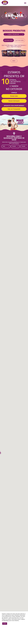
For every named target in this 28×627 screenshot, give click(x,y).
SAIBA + (14, 60)
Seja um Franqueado (14, 109)
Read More (6, 620)
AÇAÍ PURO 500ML (19, 40)
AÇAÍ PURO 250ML (8, 40)
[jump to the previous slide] (2, 16)
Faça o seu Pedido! (16, 3)
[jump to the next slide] (25, 16)
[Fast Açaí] (5, 3)
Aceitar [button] (4, 623)
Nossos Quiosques (14, 101)
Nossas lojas (14, 96)
